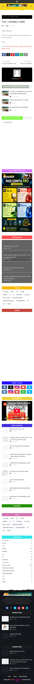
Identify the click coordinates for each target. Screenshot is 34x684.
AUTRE (12, 291)
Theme (17, 681)
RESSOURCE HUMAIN (17, 297)
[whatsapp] (23, 392)
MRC (4, 25)
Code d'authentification (17, 480)
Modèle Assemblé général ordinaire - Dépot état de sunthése (17, 277)
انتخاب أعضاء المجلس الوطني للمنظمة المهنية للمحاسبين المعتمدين (17, 256)
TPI (28, 300)
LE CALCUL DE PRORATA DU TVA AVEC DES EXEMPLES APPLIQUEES (21, 92)
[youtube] (23, 387)
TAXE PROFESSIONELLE (8, 300)
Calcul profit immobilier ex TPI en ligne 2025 (20, 626)
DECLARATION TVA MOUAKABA (19, 107)
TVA (4, 303)
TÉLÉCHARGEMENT (20, 300)
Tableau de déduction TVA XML (19, 100)
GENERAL (5, 294)
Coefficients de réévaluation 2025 (20, 496)
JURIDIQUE (19, 294)
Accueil (5, 17)
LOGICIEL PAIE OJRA (15, 634)
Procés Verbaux (23, 676)
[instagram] (17, 387)
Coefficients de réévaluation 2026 (20, 463)
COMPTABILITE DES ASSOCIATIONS (20, 488)
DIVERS (22, 291)
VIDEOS (9, 303)
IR (10, 294)
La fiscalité (27, 294)
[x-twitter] (10, 387)
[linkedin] (27, 608)
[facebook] (17, 1)
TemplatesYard (18, 679)
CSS (17, 291)
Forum (15, 676)
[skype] (29, 387)
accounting (5, 291)
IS (13, 294)
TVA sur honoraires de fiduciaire (13, 268)
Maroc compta (6, 297)
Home (9, 676)
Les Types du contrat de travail (19, 471)
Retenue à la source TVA (11, 246)
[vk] (4, 392)
